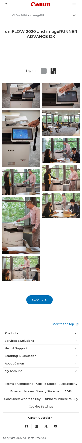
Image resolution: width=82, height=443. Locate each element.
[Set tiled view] (44, 71)
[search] (6, 5)
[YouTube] (55, 426)
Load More (39, 300)
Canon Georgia (39, 417)
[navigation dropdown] (74, 5)
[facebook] (26, 426)
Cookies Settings (41, 406)
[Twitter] (46, 426)
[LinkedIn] (36, 426)
